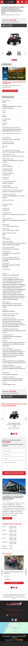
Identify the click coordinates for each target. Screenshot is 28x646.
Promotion (6, 64)
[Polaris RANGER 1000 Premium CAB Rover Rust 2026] (14, 415)
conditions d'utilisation (16, 636)
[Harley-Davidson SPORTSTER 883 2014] (14, 562)
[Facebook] (12, 620)
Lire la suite (7, 518)
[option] (14, 39)
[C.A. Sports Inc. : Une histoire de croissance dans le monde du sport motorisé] (14, 486)
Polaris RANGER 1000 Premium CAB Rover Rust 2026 (14, 425)
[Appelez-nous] (26, 2)
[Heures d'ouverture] (18, 2)
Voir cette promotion (10, 90)
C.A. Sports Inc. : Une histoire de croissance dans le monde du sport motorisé (12, 497)
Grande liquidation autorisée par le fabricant (14, 82)
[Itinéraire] (22, 2)
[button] (2, 53)
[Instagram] (16, 620)
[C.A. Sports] (10, 2)
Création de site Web (9, 639)
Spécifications (7, 97)
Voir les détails (14, 583)
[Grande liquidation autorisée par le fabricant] (14, 73)
